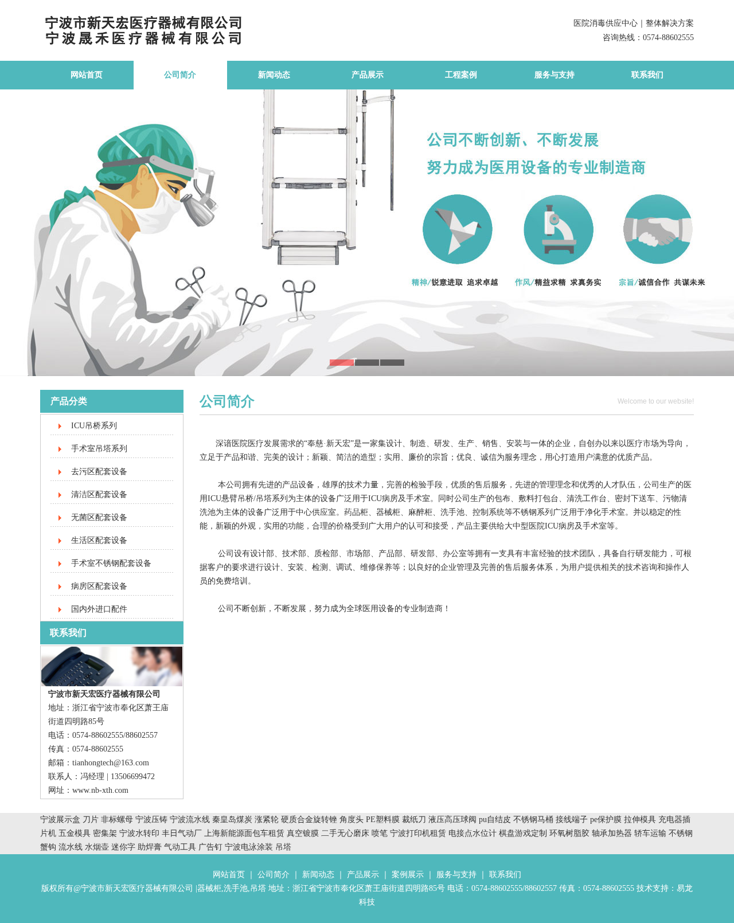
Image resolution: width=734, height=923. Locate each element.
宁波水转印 (140, 833)
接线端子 (573, 819)
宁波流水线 (190, 819)
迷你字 (123, 847)
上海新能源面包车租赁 (245, 833)
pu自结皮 (495, 819)
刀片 (91, 819)
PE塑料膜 (383, 819)
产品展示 (368, 75)
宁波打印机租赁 (418, 833)
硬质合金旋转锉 (309, 819)
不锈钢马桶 (534, 819)
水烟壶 (97, 847)
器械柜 (209, 888)
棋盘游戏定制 (523, 833)
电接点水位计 (472, 833)
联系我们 (647, 75)
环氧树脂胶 (569, 833)
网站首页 (87, 75)
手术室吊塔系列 (99, 448)
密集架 (106, 833)
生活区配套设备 (99, 540)
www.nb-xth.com (100, 790)
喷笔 (380, 833)
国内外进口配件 (99, 609)
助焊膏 (150, 847)
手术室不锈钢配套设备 (111, 563)
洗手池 (236, 888)
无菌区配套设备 (99, 517)
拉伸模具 (640, 819)
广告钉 (210, 847)
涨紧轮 (267, 819)
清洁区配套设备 (99, 494)
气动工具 (180, 847)
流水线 (70, 847)
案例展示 (408, 874)
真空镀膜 (303, 833)
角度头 (351, 819)
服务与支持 (554, 75)
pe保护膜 (606, 819)
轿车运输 (650, 833)
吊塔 (283, 847)
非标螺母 (117, 819)
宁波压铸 (151, 819)
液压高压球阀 (453, 819)
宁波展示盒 (60, 819)
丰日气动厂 (183, 833)
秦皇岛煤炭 (232, 819)
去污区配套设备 (99, 471)
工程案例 (461, 75)
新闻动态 (274, 75)
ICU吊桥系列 (94, 425)
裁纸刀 (415, 819)
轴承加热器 (612, 833)
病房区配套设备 (99, 586)
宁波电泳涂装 (249, 847)
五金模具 (75, 833)
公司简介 (180, 75)
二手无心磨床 (345, 833)
